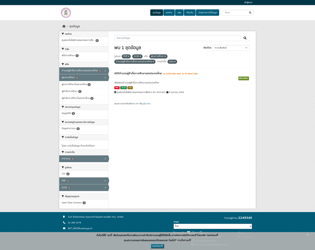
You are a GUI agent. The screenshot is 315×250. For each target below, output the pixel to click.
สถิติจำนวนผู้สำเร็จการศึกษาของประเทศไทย (138, 73)
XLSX (123, 87)
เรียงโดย (207, 47)
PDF (116, 87)
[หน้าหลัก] (64, 26)
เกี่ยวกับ (189, 12)
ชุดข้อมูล (157, 12)
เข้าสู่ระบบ (248, 2)
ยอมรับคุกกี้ (157, 246)
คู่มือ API (146, 103)
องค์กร (169, 12)
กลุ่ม (179, 12)
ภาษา (176, 222)
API (137, 103)
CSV (130, 87)
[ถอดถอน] (128, 56)
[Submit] (250, 13)
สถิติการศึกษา (243, 78)
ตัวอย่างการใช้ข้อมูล (207, 12)
